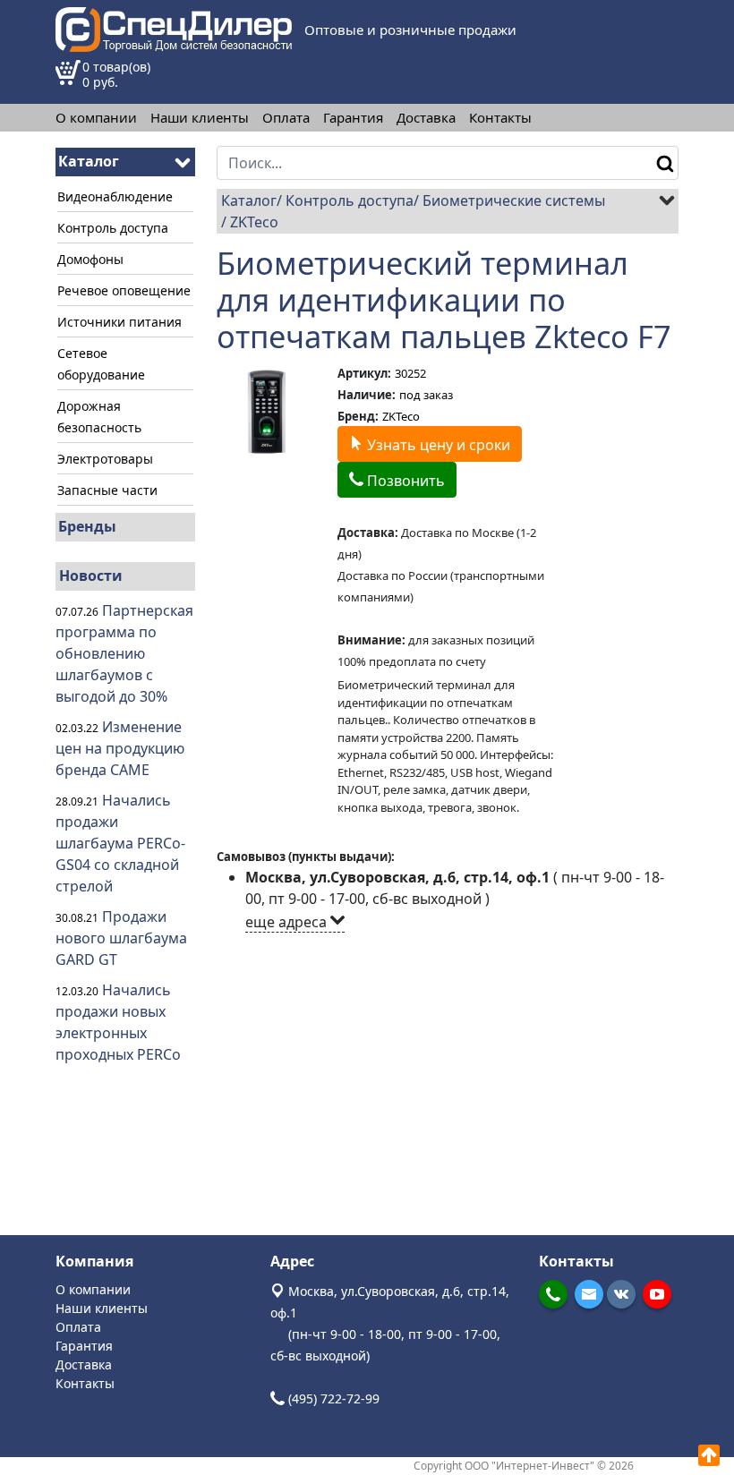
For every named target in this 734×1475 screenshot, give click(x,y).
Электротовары (105, 458)
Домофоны (90, 259)
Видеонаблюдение (115, 196)
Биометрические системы (513, 200)
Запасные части (107, 490)
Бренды (87, 526)
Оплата (286, 117)
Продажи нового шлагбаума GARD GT (121, 938)
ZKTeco (254, 222)
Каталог (249, 200)
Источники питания (119, 321)
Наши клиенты (199, 117)
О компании (96, 117)
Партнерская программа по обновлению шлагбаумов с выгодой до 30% (124, 653)
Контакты (500, 117)
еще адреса (287, 922)
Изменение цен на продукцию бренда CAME (119, 748)
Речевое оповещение (124, 290)
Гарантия (353, 117)
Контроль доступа (112, 227)
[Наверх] (709, 1455)
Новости (91, 575)
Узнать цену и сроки (436, 445)
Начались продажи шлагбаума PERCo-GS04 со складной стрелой (120, 843)
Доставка (426, 117)
